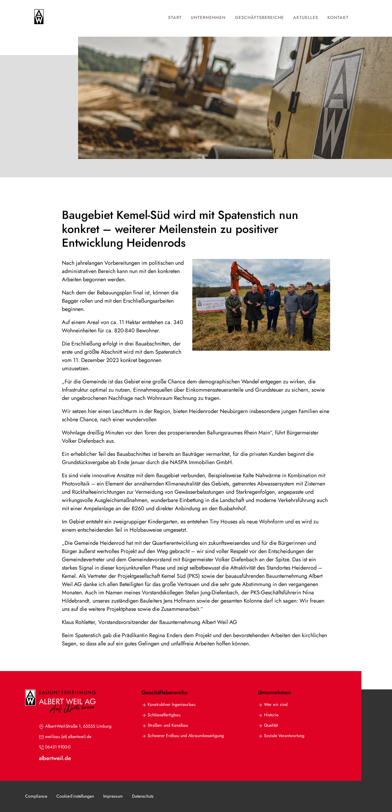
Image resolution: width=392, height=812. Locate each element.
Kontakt (338, 17)
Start (175, 17)
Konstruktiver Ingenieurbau (171, 705)
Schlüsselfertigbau (164, 715)
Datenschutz (142, 796)
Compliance (36, 796)
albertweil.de (55, 758)
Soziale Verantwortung (284, 736)
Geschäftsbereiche (259, 17)
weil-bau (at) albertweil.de (68, 737)
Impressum (113, 796)
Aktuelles (305, 17)
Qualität (271, 725)
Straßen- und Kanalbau (168, 725)
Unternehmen (208, 17)
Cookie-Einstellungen (75, 796)
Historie (271, 715)
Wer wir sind (276, 705)
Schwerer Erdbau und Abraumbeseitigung (186, 736)
